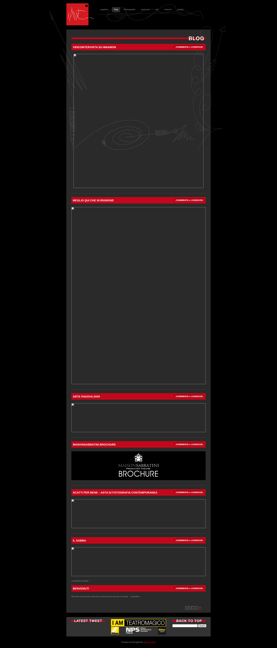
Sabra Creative (150, 642)
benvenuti (81, 588)
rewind (180, 9)
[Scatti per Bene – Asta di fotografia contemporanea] (189, 495)
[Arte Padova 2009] (189, 399)
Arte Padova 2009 (86, 396)
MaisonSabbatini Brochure (94, 444)
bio (157, 9)
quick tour (145, 9)
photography (129, 9)
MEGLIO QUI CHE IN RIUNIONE (93, 200)
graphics (104, 9)
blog (116, 9)
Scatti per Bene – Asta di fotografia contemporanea (115, 492)
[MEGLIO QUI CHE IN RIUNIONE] (189, 202)
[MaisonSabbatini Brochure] (189, 447)
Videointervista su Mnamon (94, 47)
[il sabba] (189, 543)
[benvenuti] (189, 591)
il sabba (79, 540)
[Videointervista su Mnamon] (189, 49)
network (168, 9)
